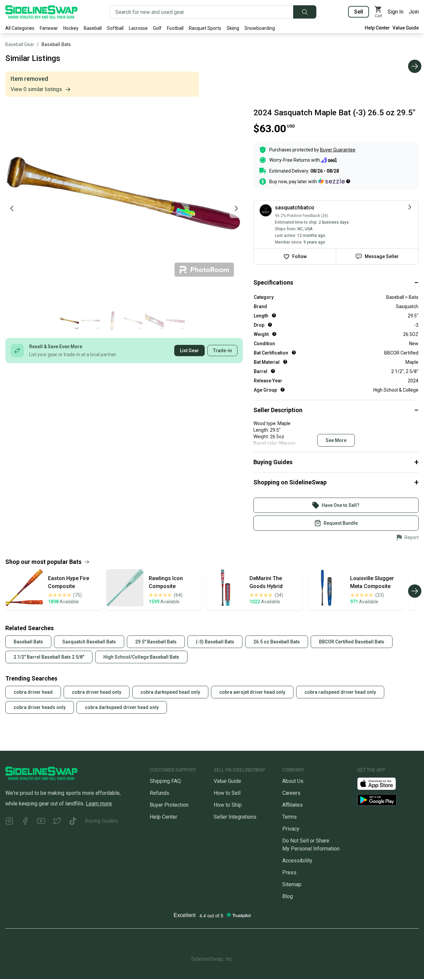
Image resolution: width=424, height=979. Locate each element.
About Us (292, 781)
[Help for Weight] (274, 334)
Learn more (99, 803)
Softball (115, 28)
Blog (287, 896)
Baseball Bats (56, 44)
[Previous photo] (12, 208)
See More (336, 440)
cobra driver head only (96, 692)
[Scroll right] (414, 66)
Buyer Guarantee (337, 149)
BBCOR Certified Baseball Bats (351, 641)
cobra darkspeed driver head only (122, 707)
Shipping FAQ (165, 781)
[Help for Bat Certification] (293, 352)
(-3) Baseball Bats (215, 641)
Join (414, 12)
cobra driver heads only (40, 707)
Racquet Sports (205, 28)
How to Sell (227, 793)
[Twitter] (57, 822)
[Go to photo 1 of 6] (69, 320)
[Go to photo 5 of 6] (154, 320)
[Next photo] (236, 208)
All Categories (19, 28)
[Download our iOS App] (382, 783)
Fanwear (49, 28)
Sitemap (291, 884)
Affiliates (292, 805)
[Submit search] (304, 12)
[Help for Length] (274, 315)
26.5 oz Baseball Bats (276, 641)
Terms (289, 817)
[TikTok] (73, 822)
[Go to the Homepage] (41, 12)
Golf (157, 28)
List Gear (189, 350)
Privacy (290, 829)
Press (289, 872)
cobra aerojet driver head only (252, 692)
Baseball (93, 28)
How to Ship (228, 805)
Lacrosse (138, 28)
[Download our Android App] (388, 800)
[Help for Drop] (270, 324)
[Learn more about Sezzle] (334, 181)
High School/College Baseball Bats (141, 657)
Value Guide (406, 27)
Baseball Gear (19, 44)
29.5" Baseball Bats (156, 641)
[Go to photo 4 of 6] (133, 320)
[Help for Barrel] (273, 371)
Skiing (233, 28)
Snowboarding (259, 28)
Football (175, 28)
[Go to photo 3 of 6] (112, 320)
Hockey (71, 28)
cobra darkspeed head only (170, 692)
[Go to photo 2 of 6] (90, 320)
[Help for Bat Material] (285, 361)
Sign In (395, 12)
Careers (291, 793)
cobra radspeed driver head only (340, 692)
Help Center (377, 27)
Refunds (159, 793)
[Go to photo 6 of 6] (175, 320)
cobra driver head (33, 692)
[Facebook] (25, 822)
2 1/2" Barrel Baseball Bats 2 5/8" (49, 657)
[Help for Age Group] (282, 389)
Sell (358, 12)
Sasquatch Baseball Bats (89, 641)
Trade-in (222, 350)
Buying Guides (101, 821)
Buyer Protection (169, 805)
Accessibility (297, 860)
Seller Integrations (235, 817)
